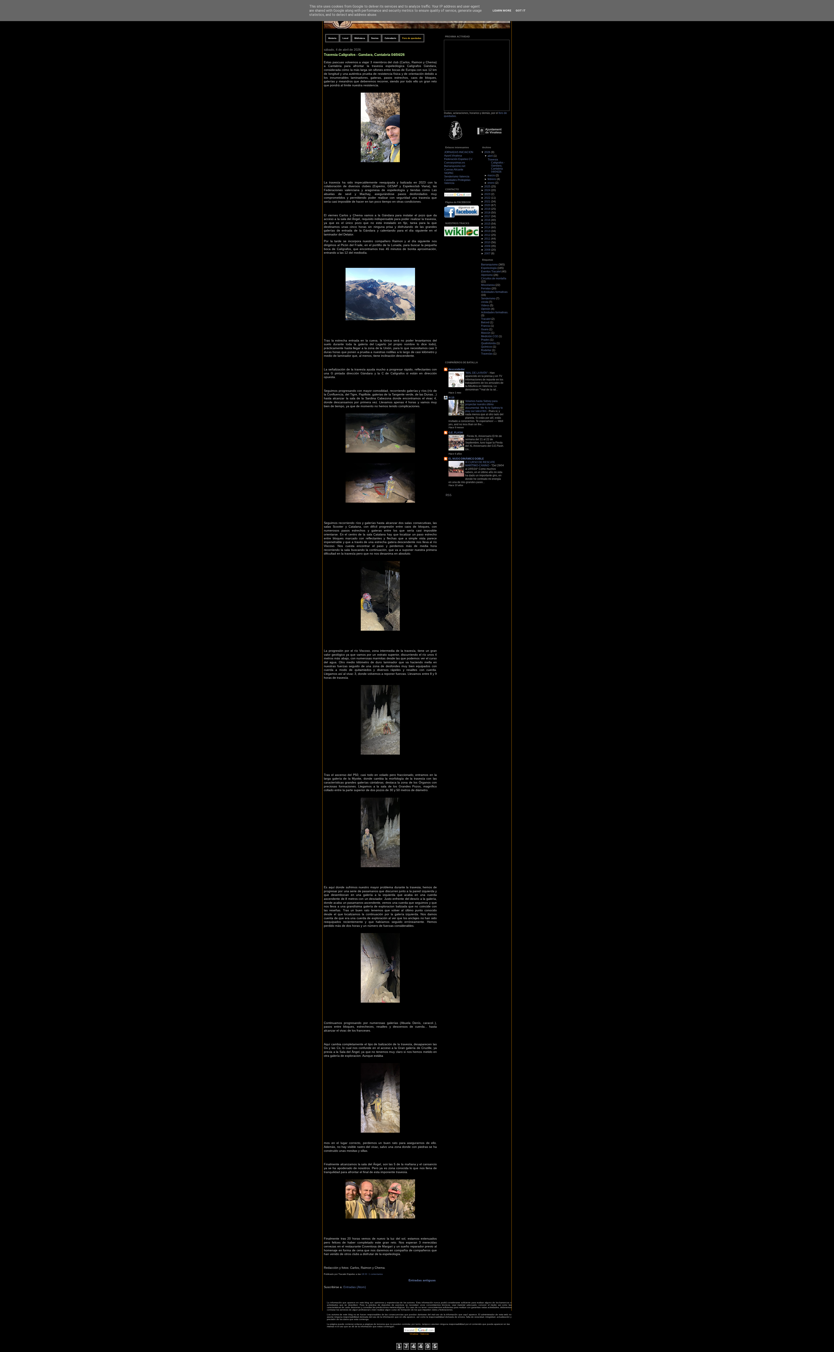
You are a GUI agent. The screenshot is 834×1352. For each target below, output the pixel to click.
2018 (487, 212)
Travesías (487, 353)
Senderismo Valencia (456, 176)
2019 (487, 208)
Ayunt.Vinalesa (453, 155)
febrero (492, 179)
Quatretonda (488, 343)
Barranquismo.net (454, 166)
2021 (487, 201)
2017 (487, 216)
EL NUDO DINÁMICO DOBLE (466, 458)
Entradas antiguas (422, 1280)
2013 (487, 231)
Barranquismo (489, 264)
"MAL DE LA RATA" (476, 372)
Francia (485, 325)
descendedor (456, 369)
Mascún (485, 332)
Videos (485, 305)
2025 (487, 186)
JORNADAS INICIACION (458, 152)
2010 (487, 242)
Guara (484, 329)
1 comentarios (376, 1274)
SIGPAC (449, 173)
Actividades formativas (494, 291)
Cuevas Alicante (453, 169)
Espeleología (489, 268)
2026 (487, 152)
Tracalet (486, 318)
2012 (487, 235)
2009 (487, 246)
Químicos (486, 346)
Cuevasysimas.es (454, 162)
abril (490, 155)
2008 (487, 249)
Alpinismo (487, 275)
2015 (487, 223)
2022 (487, 197)
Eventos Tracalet (491, 271)
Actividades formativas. (494, 312)
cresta (484, 301)
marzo (491, 175)
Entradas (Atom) (354, 1287)
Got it (521, 10)
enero (491, 182)
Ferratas (486, 288)
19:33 (364, 1274)
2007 (487, 253)
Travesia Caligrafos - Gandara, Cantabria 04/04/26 (364, 55)
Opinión (485, 308)
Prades (485, 339)
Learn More (502, 10)
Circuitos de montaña (493, 278)
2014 (487, 227)
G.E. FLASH (455, 432)
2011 (487, 238)
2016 (487, 220)
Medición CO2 (489, 336)
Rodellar (486, 350)
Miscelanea (488, 285)
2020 (487, 205)
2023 (487, 194)
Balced (485, 322)
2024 (487, 190)
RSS (449, 495)
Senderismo (488, 298)
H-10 (451, 397)
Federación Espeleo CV (458, 159)
